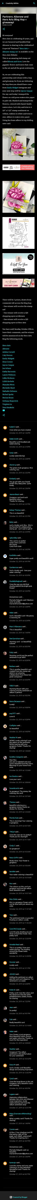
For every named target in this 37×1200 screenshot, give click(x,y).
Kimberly (12, 479)
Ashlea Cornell (8, 352)
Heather (12, 1049)
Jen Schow (6, 368)
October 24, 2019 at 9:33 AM (20, 852)
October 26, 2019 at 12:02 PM (20, 1073)
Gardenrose (13, 567)
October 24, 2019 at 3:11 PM (19, 968)
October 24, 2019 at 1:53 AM (20, 770)
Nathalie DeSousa (9, 391)
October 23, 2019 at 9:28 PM (19, 719)
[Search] (34, 3)
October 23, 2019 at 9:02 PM (19, 695)
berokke (12, 871)
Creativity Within (12, 3)
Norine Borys (7, 398)
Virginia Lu (7, 404)
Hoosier (12, 962)
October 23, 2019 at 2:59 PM (19, 532)
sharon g (12, 465)
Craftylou (12, 725)
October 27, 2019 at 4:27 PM (19, 1141)
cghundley (13, 538)
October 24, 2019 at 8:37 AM (20, 826)
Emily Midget (12, 88)
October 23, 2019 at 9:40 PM (19, 731)
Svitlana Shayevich (10, 401)
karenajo (12, 1162)
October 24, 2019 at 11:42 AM (20, 923)
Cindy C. (12, 846)
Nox (10, 883)
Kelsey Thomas (15, 510)
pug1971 (12, 713)
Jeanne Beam (14, 494)
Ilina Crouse (7, 362)
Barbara (12, 666)
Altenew (5, 349)
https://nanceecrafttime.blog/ (20, 1114)
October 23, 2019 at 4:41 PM (19, 561)
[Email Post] (3, 411)
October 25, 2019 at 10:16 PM (20, 1059)
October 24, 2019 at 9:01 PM (19, 1013)
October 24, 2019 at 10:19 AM (20, 878)
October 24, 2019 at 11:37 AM (20, 909)
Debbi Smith (13, 439)
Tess (11, 915)
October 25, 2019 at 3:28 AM (20, 1043)
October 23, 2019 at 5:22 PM (19, 591)
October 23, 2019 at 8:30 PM (19, 680)
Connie (12, 1129)
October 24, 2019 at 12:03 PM (20, 939)
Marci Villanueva (15, 626)
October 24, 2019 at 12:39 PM (20, 956)
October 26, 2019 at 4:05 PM (19, 1088)
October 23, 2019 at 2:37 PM (19, 504)
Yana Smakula (8, 407)
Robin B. (12, 990)
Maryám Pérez (8, 385)
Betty (11, 522)
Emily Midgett (8, 358)
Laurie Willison (8, 375)
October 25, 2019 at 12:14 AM (20, 1025)
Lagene (12, 1094)
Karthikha (13, 555)
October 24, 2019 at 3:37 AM (20, 796)
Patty (11, 652)
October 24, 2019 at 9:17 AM (20, 840)
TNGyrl (12, 832)
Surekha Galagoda (16, 757)
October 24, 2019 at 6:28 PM (19, 984)
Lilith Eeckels (8, 381)
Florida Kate (13, 818)
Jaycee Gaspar (26, 91)
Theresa (12, 802)
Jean (11, 1007)
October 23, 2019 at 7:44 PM (19, 633)
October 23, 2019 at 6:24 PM (19, 621)
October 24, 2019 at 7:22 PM (19, 1001)
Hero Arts (6, 345)
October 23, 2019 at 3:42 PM (19, 549)
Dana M (12, 1065)
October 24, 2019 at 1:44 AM (20, 751)
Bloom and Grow (15, 61)
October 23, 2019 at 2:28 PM (19, 459)
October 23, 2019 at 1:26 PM (19, 433)
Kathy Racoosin (8, 372)
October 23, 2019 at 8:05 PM (19, 646)
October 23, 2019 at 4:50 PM (19, 575)
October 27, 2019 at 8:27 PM (19, 1174)
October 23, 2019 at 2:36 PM (19, 488)
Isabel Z (12, 427)
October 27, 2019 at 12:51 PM (20, 1108)
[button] (3, 29)
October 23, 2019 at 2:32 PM (19, 473)
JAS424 (12, 974)
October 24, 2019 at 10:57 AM (20, 893)
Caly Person (7, 355)
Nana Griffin (14, 858)
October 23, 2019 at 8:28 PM (19, 660)
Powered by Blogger (19, 1197)
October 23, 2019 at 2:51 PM (19, 516)
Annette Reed (14, 944)
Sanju (11, 453)
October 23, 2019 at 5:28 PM (19, 607)
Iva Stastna (13, 776)
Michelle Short (8, 388)
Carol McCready (15, 929)
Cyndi (11, 1078)
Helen (11, 613)
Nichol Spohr (7, 394)
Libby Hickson (8, 378)
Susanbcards (14, 788)
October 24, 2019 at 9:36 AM (20, 865)
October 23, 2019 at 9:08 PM (19, 707)
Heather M (13, 737)
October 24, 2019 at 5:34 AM (20, 812)
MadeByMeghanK (16, 581)
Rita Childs (13, 899)
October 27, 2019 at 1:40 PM (19, 1123)
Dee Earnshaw (14, 638)
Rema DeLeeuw (15, 701)
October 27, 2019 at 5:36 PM (19, 1157)
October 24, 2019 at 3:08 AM (20, 782)
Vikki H (12, 686)
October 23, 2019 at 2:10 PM (19, 447)
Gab (10, 1019)
